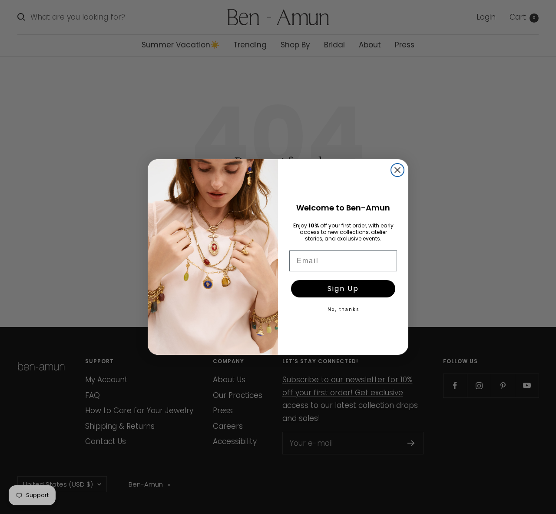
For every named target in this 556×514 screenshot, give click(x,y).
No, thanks (343, 309)
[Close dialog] (397, 170)
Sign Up (343, 289)
